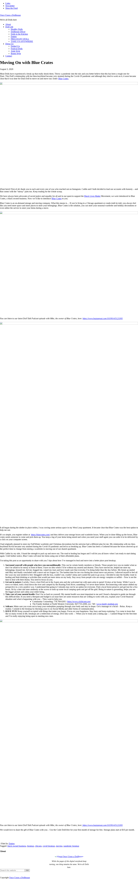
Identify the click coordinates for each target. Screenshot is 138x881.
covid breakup (49, 846)
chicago (38, 846)
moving (59, 846)
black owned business (16, 846)
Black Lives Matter (92, 196)
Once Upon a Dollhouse (10, 15)
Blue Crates (63, 78)
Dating (12, 843)
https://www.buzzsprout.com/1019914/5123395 (103, 318)
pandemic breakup (71, 846)
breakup (30, 846)
